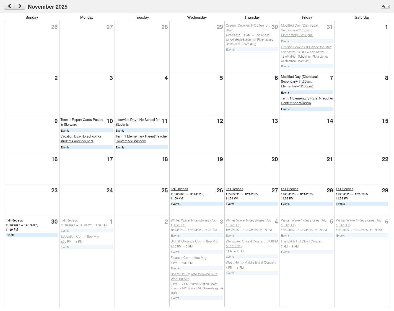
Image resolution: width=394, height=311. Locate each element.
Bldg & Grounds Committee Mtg (194, 241)
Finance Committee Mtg (188, 257)
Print (385, 6)
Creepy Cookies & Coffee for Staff (306, 46)
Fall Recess (179, 188)
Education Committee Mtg (79, 236)
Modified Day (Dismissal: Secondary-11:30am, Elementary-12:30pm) (300, 30)
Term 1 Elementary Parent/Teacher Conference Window (307, 100)
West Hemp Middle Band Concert (251, 262)
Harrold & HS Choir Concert (301, 241)
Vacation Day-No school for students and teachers (80, 138)
